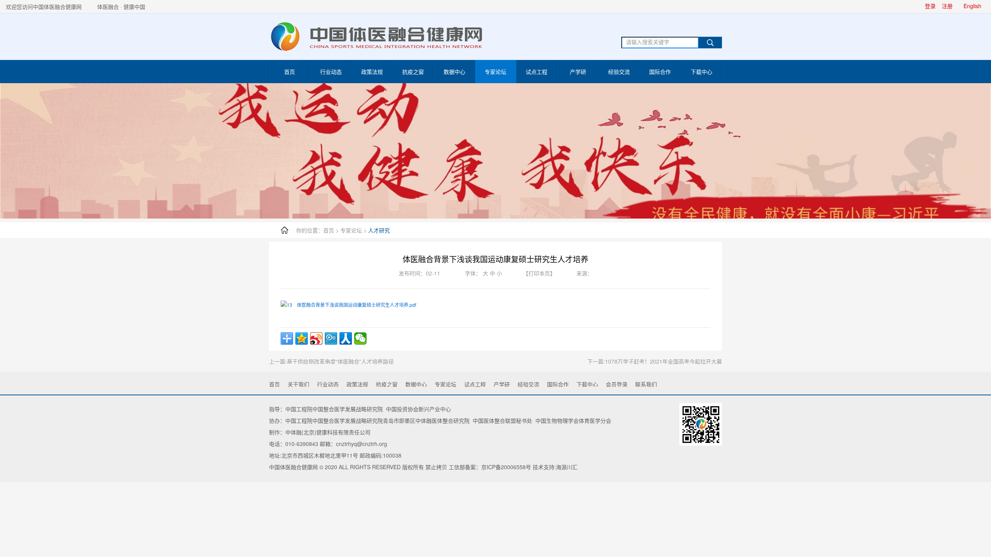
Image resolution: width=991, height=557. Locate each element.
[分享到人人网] (345, 338)
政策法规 (372, 71)
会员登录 (617, 384)
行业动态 (331, 71)
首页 (289, 71)
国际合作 (660, 71)
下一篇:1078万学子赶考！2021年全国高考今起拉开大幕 (654, 361)
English (972, 6)
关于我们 (298, 384)
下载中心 (701, 71)
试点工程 (536, 71)
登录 (930, 6)
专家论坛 (495, 71)
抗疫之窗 (413, 71)
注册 (947, 6)
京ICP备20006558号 (506, 467)
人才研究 (379, 230)
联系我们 (646, 384)
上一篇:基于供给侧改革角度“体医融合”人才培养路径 (331, 361)
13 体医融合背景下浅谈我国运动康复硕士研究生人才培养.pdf (351, 304)
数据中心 (454, 71)
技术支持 (543, 467)
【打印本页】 (539, 273)
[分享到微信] (360, 338)
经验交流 (619, 71)
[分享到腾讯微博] (331, 338)
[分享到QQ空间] (301, 338)
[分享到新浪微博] (316, 338)
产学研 (578, 71)
